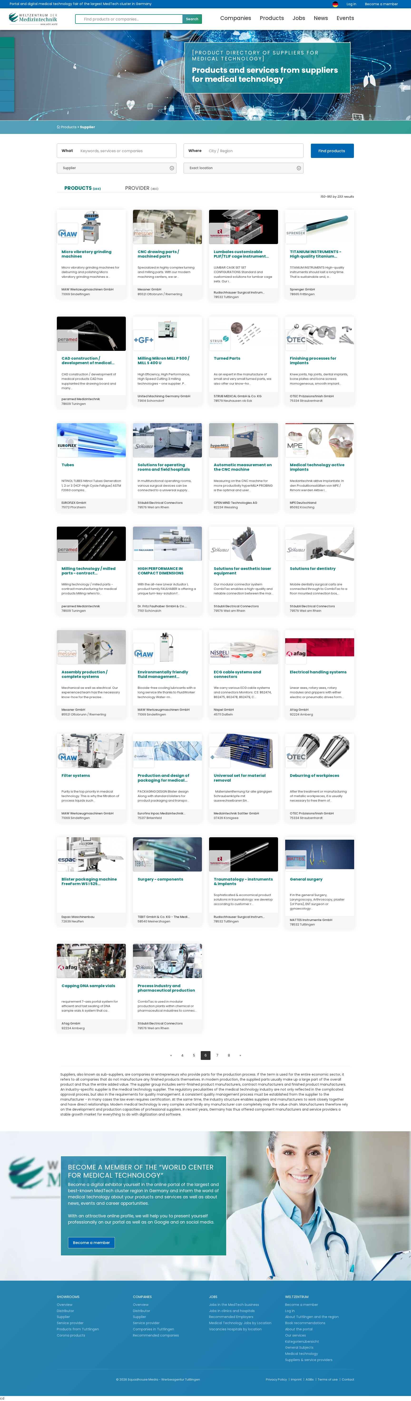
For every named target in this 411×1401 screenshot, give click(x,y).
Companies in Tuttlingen (153, 1329)
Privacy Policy (277, 1379)
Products (272, 18)
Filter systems (76, 775)
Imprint (296, 1379)
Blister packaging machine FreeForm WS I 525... (89, 882)
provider (141, 188)
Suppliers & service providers (309, 1360)
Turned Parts (227, 358)
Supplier (64, 1317)
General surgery (306, 879)
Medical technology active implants (317, 467)
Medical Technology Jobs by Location (240, 1323)
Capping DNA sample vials (88, 986)
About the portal (299, 1329)
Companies (235, 18)
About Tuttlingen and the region (312, 1317)
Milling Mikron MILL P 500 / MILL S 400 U (163, 361)
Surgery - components (160, 879)
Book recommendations (305, 1323)
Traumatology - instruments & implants (243, 882)
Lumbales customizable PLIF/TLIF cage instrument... (241, 254)
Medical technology (301, 1354)
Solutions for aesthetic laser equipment (242, 571)
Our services (295, 1335)
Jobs (299, 18)
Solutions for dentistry (313, 568)
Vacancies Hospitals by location (235, 1329)
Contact (348, 1379)
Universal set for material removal (240, 778)
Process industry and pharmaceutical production (166, 988)
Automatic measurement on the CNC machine (243, 467)
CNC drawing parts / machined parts (158, 254)
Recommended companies (156, 1335)
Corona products (71, 1335)
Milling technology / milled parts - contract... (89, 571)
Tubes (68, 465)
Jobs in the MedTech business (234, 1305)
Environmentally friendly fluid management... (163, 674)
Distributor (66, 1311)
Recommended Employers (231, 1317)
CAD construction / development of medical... (88, 361)
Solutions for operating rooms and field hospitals (164, 467)
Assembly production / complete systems (85, 674)
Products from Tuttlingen (78, 1329)
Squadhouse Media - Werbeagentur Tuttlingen (164, 1379)
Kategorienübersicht (302, 1341)
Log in (351, 4)
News (321, 18)
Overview (64, 1305)
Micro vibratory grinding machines (87, 254)
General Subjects (299, 1347)
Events (345, 18)
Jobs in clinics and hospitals (232, 1311)
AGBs (310, 1379)
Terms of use (328, 1379)
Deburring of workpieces (314, 775)
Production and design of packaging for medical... (163, 778)
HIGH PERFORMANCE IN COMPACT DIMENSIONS (161, 571)
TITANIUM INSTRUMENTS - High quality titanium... (315, 254)
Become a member (381, 4)
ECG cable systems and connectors (237, 674)
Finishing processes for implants (313, 361)
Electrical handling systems (318, 672)
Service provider (70, 1323)
